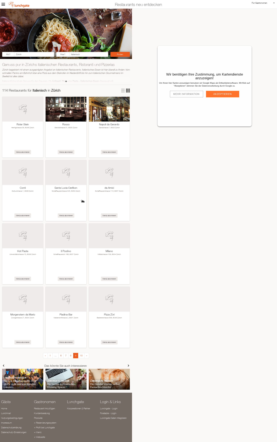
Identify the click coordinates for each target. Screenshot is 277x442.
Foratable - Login (108, 413)
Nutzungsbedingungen (12, 418)
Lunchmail (6, 413)
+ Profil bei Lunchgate (44, 427)
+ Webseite (39, 437)
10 (81, 355)
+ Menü (37, 432)
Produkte (38, 418)
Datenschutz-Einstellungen (13, 432)
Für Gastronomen (259, 3)
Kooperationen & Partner (78, 408)
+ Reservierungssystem (45, 422)
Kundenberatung (42, 413)
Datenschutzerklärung (11, 427)
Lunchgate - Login (108, 408)
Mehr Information (186, 94)
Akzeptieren (222, 94)
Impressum (6, 422)
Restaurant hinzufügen (44, 408)
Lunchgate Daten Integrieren (113, 418)
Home (4, 408)
